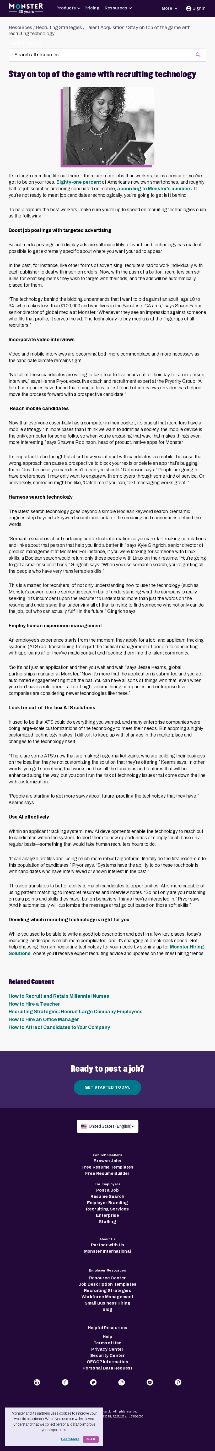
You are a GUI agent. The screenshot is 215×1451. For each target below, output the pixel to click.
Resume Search (107, 1196)
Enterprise (107, 1215)
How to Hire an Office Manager (44, 1019)
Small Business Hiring (108, 1303)
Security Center (107, 1355)
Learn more (70, 1439)
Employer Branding (107, 1203)
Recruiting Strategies (59, 27)
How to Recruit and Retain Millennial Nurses (59, 996)
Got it (90, 1439)
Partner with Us (107, 1245)
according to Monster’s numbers (154, 188)
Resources (116, 8)
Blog (107, 1309)
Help (107, 1336)
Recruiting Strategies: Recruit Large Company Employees (75, 1011)
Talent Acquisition (105, 27)
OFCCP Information (107, 1362)
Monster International (107, 1251)
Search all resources (25, 43)
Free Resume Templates (107, 1167)
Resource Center (107, 1278)
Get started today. (107, 1087)
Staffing (107, 1221)
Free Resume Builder (107, 1173)
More (167, 8)
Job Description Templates (108, 1284)
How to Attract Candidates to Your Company (59, 1027)
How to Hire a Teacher (34, 1004)
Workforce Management (107, 1297)
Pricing (91, 8)
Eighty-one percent (78, 182)
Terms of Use (108, 1343)
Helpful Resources (107, 1327)
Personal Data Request (107, 1368)
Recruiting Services (107, 1209)
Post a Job (107, 1190)
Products (66, 8)
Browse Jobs (107, 1161)
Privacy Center (107, 1349)
